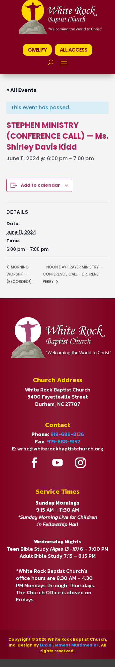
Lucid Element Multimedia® (69, 645)
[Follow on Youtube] (57, 462)
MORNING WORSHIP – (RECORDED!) (19, 274)
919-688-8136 (67, 434)
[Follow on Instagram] (80, 462)
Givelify (37, 50)
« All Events (21, 90)
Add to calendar (40, 185)
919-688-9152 (63, 441)
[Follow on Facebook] (34, 462)
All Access (73, 50)
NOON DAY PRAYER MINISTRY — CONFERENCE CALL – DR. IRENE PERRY (73, 274)
